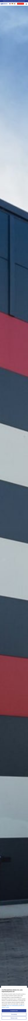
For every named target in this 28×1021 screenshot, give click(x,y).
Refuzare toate (14, 1018)
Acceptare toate (14, 1010)
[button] (26, 4)
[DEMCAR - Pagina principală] (4, 4)
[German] (12, 3)
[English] (10, 3)
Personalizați (14, 1014)
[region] (14, 1004)
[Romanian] (14, 3)
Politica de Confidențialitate (12, 1005)
